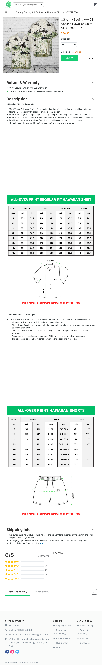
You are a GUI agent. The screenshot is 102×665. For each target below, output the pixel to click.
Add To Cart (69, 59)
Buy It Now (88, 58)
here (41, 543)
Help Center (62, 643)
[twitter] (17, 652)
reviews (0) (17, 591)
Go (41, 4)
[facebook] (7, 652)
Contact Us (85, 643)
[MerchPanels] (8, 4)
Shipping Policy (63, 625)
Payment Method (64, 638)
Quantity (65, 38)
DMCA (59, 647)
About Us (84, 638)
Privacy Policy (86, 625)
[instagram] (12, 652)
